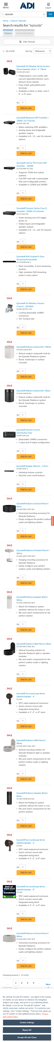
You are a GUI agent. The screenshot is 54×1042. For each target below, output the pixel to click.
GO (50, 14)
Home (5, 21)
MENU (6, 7)
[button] (52, 521)
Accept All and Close (27, 1037)
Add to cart (25, 108)
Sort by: (29, 51)
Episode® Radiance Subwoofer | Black (33, 390)
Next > (48, 986)
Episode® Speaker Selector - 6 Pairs (32, 466)
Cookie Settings (27, 1022)
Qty (18, 103)
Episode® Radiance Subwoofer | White (34, 347)
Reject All (27, 1030)
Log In (48, 8)
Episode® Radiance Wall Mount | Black (34, 644)
